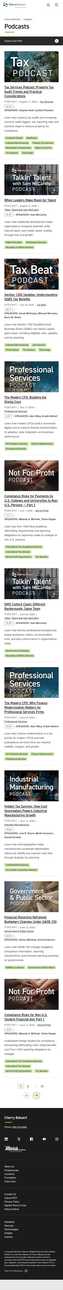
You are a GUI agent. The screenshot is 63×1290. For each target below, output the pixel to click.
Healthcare (32, 137)
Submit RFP (10, 1198)
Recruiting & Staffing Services (19, 247)
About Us (9, 1166)
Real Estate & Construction (18, 147)
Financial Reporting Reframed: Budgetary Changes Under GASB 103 (30, 919)
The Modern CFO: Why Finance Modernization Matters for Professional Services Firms (25, 707)
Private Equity (12, 349)
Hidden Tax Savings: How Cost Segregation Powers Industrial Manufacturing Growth (25, 810)
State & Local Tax (43, 147)
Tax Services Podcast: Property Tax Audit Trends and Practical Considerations (29, 91)
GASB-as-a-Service (15, 967)
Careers (8, 1236)
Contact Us (10, 1194)
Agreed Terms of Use (15, 1205)
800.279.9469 (19, 1127)
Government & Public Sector (19, 931)
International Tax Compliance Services (23, 546)
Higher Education (14, 242)
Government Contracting (17, 650)
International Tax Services (18, 551)
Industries (9, 1221)
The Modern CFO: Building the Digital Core (25, 399)
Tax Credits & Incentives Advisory (21, 869)
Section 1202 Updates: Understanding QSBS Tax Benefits (30, 296)
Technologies (11, 1229)
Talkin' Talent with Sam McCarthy (21, 209)
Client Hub (10, 1181)
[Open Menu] (58, 5)
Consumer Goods (14, 137)
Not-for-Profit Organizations (18, 556)
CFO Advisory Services (16, 443)
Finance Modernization (42, 443)
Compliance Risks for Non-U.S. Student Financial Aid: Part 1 (25, 1017)
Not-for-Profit (41, 510)
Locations (9, 1174)
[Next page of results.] (36, 1095)
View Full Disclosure (13, 1270)
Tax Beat (41, 304)
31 (42, 1086)
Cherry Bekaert (12, 19)
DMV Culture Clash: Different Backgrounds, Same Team (24, 606)
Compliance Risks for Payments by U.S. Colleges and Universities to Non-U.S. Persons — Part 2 (31, 500)
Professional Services (36, 242)
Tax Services (46, 101)
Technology (27, 152)
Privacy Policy (11, 1201)
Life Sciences (39, 344)
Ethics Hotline (11, 1209)
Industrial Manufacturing (17, 142)
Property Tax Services (43, 142)
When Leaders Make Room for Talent (30, 200)
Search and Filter (13, 41)
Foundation (10, 1177)
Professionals (11, 1170)
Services (8, 1225)
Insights (28, 19)
